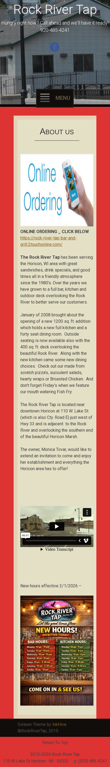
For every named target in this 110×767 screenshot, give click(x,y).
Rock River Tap (55, 9)
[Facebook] (55, 50)
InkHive (59, 724)
